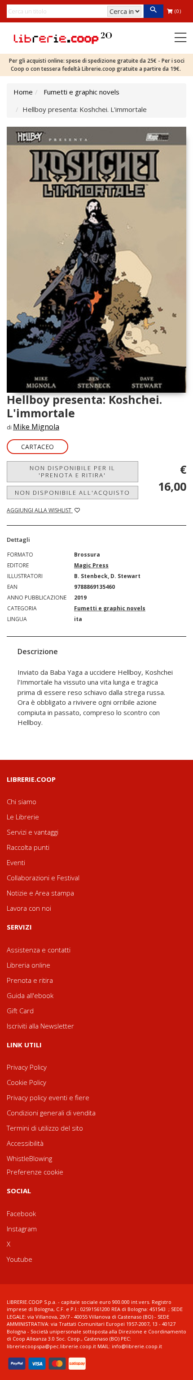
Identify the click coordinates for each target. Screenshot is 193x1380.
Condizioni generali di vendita (51, 1112)
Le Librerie (23, 816)
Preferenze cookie (35, 1171)
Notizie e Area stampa (40, 892)
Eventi (16, 862)
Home (23, 91)
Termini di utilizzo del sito (45, 1127)
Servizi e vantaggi (32, 831)
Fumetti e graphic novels (81, 91)
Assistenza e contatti (38, 949)
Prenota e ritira (30, 980)
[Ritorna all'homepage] (63, 37)
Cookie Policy (26, 1082)
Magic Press (91, 565)
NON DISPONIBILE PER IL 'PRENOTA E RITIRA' (72, 471)
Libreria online (28, 964)
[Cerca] (153, 11)
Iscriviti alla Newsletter (40, 1025)
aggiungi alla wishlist (40, 510)
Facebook (21, 1213)
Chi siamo (21, 801)
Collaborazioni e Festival (43, 877)
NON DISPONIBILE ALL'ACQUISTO (72, 493)
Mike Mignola (36, 427)
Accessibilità (25, 1143)
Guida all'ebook (30, 995)
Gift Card (20, 1010)
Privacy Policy (27, 1067)
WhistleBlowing (29, 1158)
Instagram (22, 1228)
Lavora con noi (29, 908)
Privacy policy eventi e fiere (48, 1097)
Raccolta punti (28, 847)
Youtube (19, 1259)
